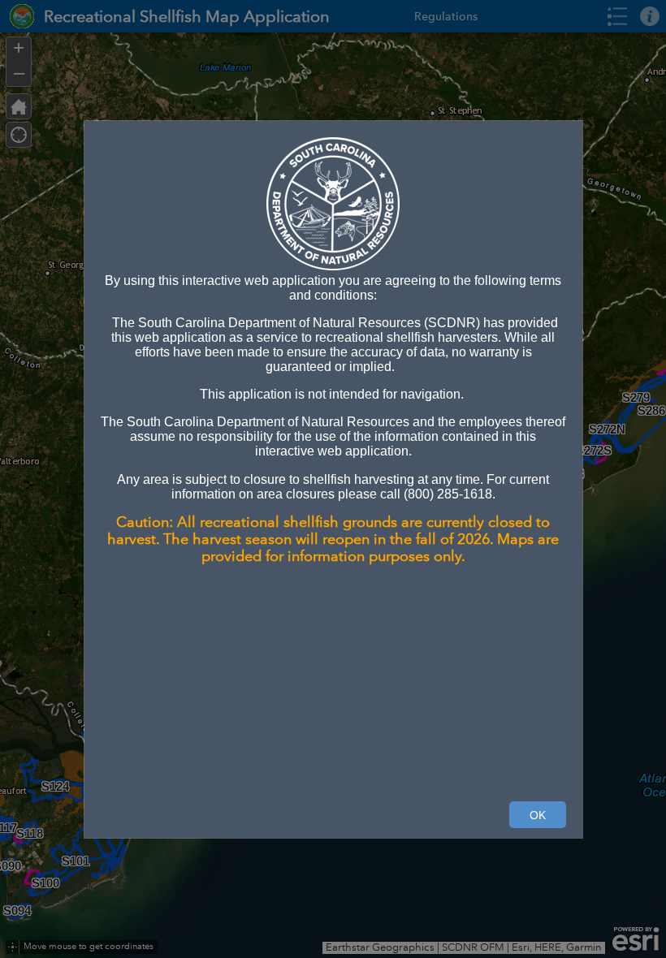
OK (538, 815)
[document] (333, 385)
